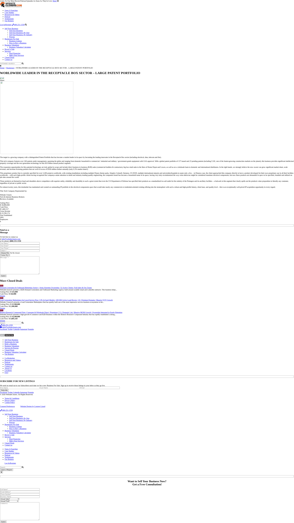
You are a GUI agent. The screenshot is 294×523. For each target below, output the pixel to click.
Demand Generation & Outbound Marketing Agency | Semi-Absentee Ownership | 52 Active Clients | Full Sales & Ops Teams (46, 288)
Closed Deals (9, 57)
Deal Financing (14, 53)
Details (2, 296)
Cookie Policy (10, 402)
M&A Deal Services (16, 55)
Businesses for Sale (12, 342)
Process (12, 37)
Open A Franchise (11, 10)
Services (8, 51)
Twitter (10, 329)
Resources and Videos (13, 360)
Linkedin (16, 329)
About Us (8, 368)
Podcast (7, 17)
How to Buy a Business (17, 43)
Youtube (31, 329)
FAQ (6, 373)
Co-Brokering (10, 358)
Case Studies (9, 13)
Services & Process (11, 348)
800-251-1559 (19, 25)
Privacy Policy (10, 400)
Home (2, 68)
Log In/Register (5, 25)
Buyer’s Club (9, 49)
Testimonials (9, 19)
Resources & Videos (12, 15)
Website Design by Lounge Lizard (32, 406)
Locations (8, 371)
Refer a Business (11, 344)
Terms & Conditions (12, 398)
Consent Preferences (7, 406)
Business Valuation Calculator (20, 47)
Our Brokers (9, 21)
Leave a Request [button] (6, 470)
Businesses (10, 68)
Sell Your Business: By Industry (20, 35)
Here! (55, 1)
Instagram (23, 329)
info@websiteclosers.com (11, 239)
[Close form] (1, 472)
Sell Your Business (11, 29)
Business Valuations (12, 45)
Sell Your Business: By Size (19, 33)
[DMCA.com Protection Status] (7, 336)
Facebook (3, 329)
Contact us (8, 60)
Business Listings (15, 41)
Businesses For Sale (12, 39)
